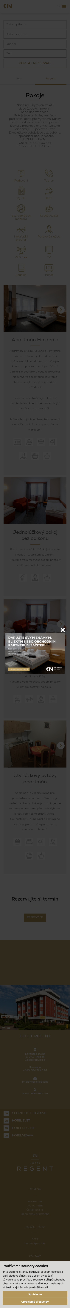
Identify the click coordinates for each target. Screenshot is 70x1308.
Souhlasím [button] (35, 1294)
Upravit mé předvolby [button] (35, 1301)
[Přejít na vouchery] (35, 653)
